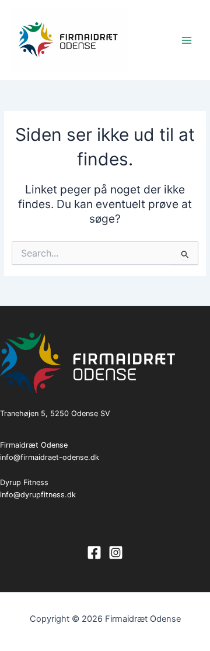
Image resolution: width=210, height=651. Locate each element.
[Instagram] (115, 552)
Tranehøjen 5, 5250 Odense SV (55, 413)
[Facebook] (94, 552)
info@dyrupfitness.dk (38, 494)
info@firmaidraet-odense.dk (49, 457)
